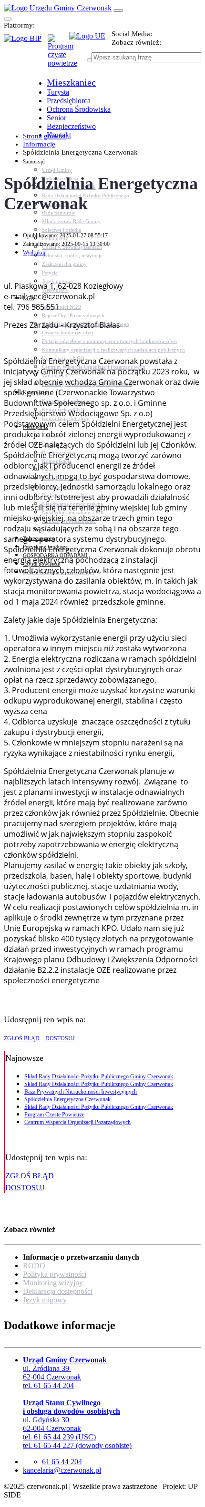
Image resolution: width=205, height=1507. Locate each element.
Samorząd (34, 161)
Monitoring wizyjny (53, 1283)
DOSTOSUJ (59, 1038)
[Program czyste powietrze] (58, 44)
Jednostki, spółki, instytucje (72, 255)
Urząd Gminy (57, 170)
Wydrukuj (34, 252)
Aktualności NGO (61, 307)
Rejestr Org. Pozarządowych (73, 315)
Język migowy (45, 1300)
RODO (34, 1266)
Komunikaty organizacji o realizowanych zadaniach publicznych (113, 349)
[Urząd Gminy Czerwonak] (58, 8)
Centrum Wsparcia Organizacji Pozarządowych (77, 1122)
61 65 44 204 (62, 1462)
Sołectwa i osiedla (61, 230)
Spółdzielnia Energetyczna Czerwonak (67, 1099)
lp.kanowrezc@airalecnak (62, 1470)
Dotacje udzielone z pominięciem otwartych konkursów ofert (109, 341)
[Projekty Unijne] (90, 41)
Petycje (50, 272)
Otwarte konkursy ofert (67, 332)
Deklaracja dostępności (57, 1291)
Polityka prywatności (54, 1274)
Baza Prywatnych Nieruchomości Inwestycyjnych (80, 1091)
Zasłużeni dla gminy (64, 264)
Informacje (39, 144)
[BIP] (26, 41)
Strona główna (44, 136)
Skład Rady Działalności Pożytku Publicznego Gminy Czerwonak (98, 1076)
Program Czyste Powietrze (54, 1114)
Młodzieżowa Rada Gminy (71, 221)
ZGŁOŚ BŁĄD (22, 1038)
